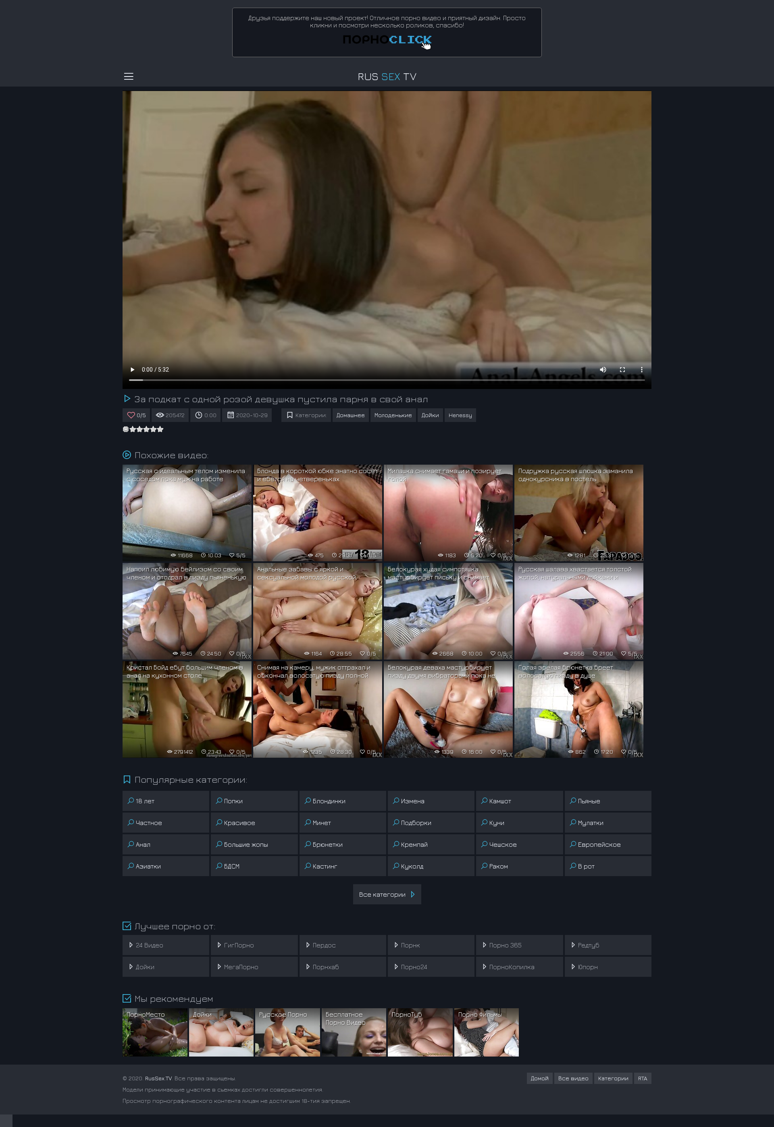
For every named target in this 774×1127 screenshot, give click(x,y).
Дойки (430, 415)
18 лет (145, 800)
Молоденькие (393, 415)
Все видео (573, 1078)
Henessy (460, 415)
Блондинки (329, 800)
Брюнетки (328, 844)
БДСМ (231, 866)
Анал (143, 844)
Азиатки (148, 866)
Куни (496, 822)
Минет (322, 822)
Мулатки (590, 822)
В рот (586, 866)
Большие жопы (246, 844)
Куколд (412, 866)
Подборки (416, 822)
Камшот (500, 800)
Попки (233, 800)
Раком (498, 866)
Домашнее (351, 415)
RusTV (387, 76)
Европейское (599, 844)
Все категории (382, 894)
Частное (149, 822)
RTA (642, 1078)
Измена (412, 800)
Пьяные (589, 800)
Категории (613, 1078)
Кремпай (414, 844)
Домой (540, 1078)
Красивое (239, 822)
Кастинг (325, 866)
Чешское (503, 844)
